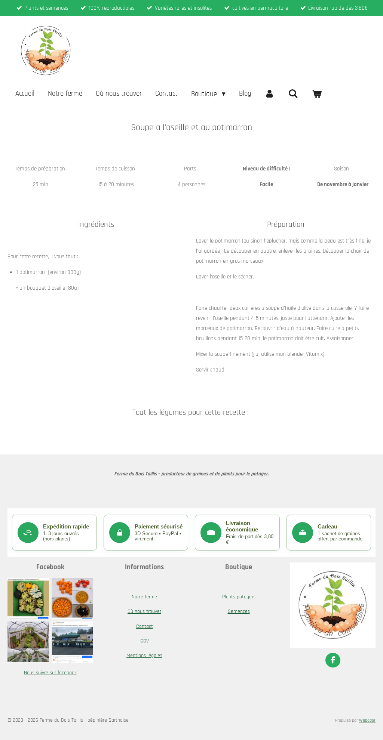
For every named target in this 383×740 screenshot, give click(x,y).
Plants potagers (238, 596)
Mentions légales (144, 655)
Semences (239, 611)
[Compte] (270, 93)
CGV (144, 641)
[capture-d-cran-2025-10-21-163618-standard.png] (72, 598)
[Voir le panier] (317, 93)
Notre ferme (144, 596)
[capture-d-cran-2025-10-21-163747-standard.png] (72, 642)
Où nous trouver (144, 611)
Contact (144, 626)
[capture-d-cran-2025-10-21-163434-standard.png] (28, 598)
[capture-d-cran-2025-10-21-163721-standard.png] (28, 642)
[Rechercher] (293, 93)
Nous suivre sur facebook (50, 672)
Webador (367, 720)
